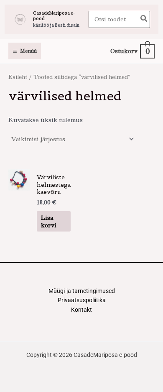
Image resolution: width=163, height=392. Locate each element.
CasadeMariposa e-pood (54, 15)
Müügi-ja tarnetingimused (81, 291)
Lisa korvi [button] (48, 221)
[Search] (144, 19)
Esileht (17, 76)
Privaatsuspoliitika (82, 300)
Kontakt (81, 309)
